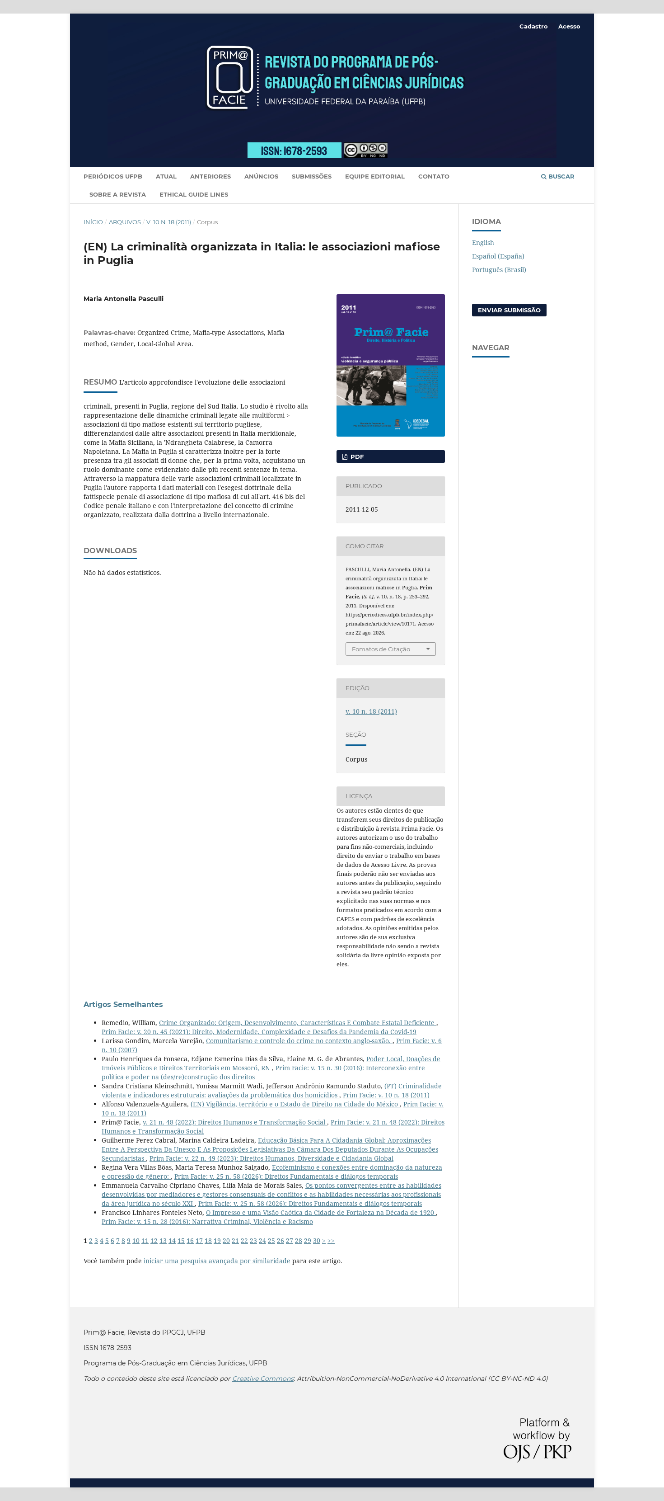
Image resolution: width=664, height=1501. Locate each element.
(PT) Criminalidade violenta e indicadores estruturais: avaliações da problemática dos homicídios (272, 1090)
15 (181, 1240)
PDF (356, 456)
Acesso (569, 26)
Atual (166, 176)
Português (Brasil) (499, 269)
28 (298, 1240)
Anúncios (261, 176)
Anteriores (210, 176)
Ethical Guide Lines (193, 194)
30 (316, 1240)
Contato (433, 176)
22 (244, 1240)
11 (145, 1240)
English (483, 242)
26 (280, 1240)
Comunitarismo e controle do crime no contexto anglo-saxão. (299, 1040)
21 (235, 1240)
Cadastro (533, 26)
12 (154, 1240)
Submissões (312, 176)
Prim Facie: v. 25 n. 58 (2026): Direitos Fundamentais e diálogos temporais (286, 1176)
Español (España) (498, 256)
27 (289, 1240)
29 (307, 1240)
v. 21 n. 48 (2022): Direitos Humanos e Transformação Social (235, 1122)
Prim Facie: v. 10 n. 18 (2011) (386, 1095)
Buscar (561, 176)
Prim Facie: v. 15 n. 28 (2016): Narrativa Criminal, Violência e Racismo (207, 1221)
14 (172, 1240)
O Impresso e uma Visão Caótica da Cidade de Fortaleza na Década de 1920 (321, 1212)
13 (163, 1240)
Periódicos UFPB (113, 176)
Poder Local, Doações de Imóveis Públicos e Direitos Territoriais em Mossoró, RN (271, 1063)
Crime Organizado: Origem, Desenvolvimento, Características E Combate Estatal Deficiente (297, 1022)
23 (253, 1240)
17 (199, 1240)
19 (217, 1240)
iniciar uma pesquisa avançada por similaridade (217, 1260)
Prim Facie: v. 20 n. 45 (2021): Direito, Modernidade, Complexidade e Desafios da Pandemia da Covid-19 (259, 1031)
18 (208, 1240)
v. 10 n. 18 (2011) (168, 222)
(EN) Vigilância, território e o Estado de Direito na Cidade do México (295, 1104)
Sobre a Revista (117, 194)
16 (190, 1240)
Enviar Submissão (509, 310)
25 (271, 1240)
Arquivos (125, 222)
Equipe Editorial (375, 176)
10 (136, 1240)
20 (226, 1240)
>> (331, 1240)
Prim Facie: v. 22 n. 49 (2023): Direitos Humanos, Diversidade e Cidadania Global (271, 1158)
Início (93, 222)
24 (262, 1240)
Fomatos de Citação (381, 649)
